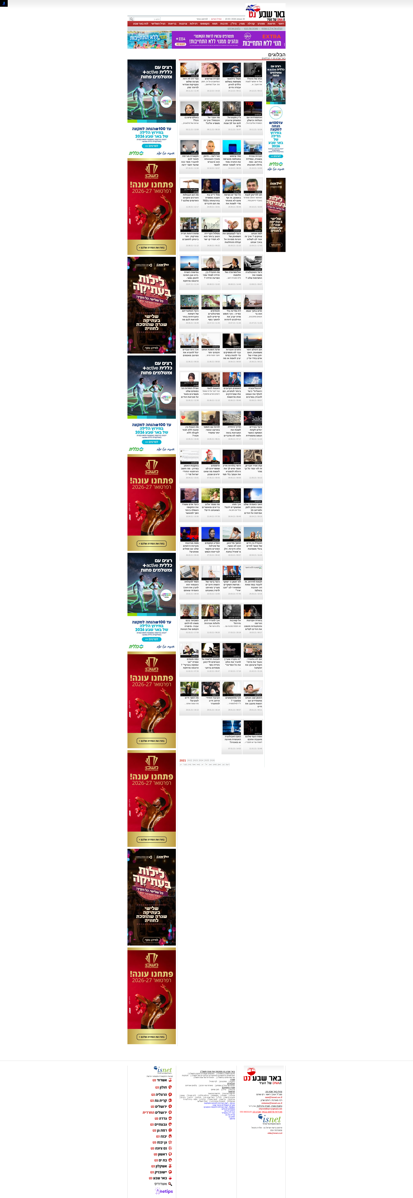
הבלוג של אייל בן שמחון (272, 28)
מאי (198, 764)
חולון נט (231, 1117)
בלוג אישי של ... (213, 626)
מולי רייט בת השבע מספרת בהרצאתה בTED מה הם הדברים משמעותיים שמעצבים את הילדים (211, 203)
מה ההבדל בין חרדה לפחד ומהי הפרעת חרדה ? (211, 275)
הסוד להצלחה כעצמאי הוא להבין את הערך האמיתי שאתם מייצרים (191, 587)
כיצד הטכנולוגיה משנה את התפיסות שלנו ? (254, 275)
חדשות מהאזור (214, 1093)
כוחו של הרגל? (254, 78)
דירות (191, 1097)
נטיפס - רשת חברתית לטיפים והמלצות (219, 1103)
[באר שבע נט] (264, 1084)
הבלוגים (266, 58)
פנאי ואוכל (213, 1099)
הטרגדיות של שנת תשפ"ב (203, 1077)
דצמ (227, 764)
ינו (181, 764)
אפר (194, 764)
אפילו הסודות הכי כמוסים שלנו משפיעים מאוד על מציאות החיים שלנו (190, 394)
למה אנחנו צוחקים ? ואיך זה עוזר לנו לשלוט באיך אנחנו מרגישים (253, 239)
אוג (210, 764)
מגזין (242, 23)
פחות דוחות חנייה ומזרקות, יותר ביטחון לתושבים (190, 236)
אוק (219, 764)
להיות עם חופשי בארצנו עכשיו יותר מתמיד (212, 430)
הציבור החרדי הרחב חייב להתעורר (213, 700)
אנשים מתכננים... (255, 317)
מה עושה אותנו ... (191, 703)
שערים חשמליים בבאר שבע (223, 1105)
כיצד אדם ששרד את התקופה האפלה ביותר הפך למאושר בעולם (190, 510)
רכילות (193, 23)
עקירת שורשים (212, 78)
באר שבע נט (279, 58)
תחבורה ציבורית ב (218, 1101)
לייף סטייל (192, 1095)
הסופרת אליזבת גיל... (253, 123)
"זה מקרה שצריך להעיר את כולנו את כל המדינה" (232, 662)
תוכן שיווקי (215, 1089)
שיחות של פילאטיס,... (190, 123)
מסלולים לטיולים (228, 1109)
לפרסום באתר (202, 19)
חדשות (271, 23)
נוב (223, 764)
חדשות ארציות (229, 1093)
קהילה (251, 23)
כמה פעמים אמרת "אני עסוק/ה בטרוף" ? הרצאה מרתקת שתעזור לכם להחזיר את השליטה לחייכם (190, 668)
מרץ (189, 764)
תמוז (214, 23)
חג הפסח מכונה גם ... (232, 626)
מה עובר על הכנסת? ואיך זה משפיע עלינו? (212, 120)
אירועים (232, 1099)
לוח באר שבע (140, 23)
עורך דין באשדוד (228, 1113)
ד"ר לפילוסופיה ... (234, 703)
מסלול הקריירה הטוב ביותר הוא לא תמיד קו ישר (212, 236)
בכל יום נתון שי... (234, 510)
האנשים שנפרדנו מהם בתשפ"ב (201, 1073)
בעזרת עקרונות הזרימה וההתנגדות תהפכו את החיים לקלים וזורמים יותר (253, 626)
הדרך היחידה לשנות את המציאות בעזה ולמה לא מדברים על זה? (232, 433)
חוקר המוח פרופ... (212, 355)
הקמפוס (204, 23)
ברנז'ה (203, 1099)
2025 (206, 760)
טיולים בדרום (229, 1111)
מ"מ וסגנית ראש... (233, 278)
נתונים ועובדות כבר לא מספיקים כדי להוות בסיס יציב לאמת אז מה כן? (232, 355)
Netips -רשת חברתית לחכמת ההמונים (219, 1107)
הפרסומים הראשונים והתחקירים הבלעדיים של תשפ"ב (213, 1075)
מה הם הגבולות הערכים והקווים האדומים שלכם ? (190, 197)
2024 (201, 760)
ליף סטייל (213, 1081)
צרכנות (183, 23)
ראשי (281, 23)
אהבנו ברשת (230, 1097)
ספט (215, 764)
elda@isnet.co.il (275, 1133)
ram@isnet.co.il (273, 1097)
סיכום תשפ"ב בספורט (226, 1073)
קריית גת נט (230, 1115)
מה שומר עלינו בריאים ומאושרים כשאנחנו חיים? (211, 507)
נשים (183, 1095)
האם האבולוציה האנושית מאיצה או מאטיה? (233, 739)
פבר (185, 764)
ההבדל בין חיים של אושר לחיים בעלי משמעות (254, 546)
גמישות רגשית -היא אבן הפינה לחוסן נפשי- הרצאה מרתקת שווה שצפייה (191, 278)
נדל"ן (234, 23)
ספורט (261, 23)
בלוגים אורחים (234, 28)
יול (206, 764)
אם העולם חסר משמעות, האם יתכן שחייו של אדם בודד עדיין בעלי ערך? (254, 355)
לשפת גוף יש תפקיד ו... (253, 742)
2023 (195, 760)
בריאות (172, 23)
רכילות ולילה (204, 1095)
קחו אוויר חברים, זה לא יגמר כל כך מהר (253, 468)
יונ (202, 764)
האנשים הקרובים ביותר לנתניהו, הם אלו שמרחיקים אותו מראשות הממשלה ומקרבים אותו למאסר (232, 397)
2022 (189, 760)
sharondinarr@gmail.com (270, 1109)
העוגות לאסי (213, 388)
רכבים (183, 1097)
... (219, 126)
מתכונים (223, 1081)
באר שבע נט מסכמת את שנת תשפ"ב (217, 1071)
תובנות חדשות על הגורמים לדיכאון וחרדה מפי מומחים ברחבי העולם (211, 665)
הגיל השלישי (158, 23)
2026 (212, 760)
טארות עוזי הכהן (251, 28)
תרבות (224, 23)
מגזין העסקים (228, 1087)
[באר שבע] (266, 21)
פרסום (232, 1119)
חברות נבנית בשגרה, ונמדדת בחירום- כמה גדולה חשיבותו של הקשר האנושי (253, 162)
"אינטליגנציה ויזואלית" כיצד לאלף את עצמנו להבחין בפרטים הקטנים (254, 394)
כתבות (232, 1081)
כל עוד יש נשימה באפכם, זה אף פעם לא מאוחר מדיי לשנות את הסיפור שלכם (232, 200)
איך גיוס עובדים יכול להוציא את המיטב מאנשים (191, 352)
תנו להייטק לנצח (253, 194)
